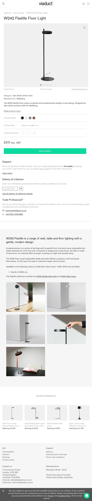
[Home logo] (46, 3)
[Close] (3, 491)
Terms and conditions (55, 457)
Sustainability (8, 452)
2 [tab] (44, 85)
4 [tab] (51, 85)
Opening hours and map (56, 454)
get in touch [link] (44, 169)
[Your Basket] (83, 4)
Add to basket (45, 151)
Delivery (49, 452)
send (21, 189)
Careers (5, 454)
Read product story (12, 111)
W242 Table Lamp (68, 276)
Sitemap (6, 457)
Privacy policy (8, 460)
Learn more (7, 173)
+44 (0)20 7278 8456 (14, 214)
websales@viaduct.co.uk (21, 480)
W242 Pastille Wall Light (47, 276)
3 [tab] (47, 85)
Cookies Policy (64, 496)
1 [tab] (41, 85)
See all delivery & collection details (17, 194)
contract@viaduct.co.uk (16, 210)
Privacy (51, 496)
